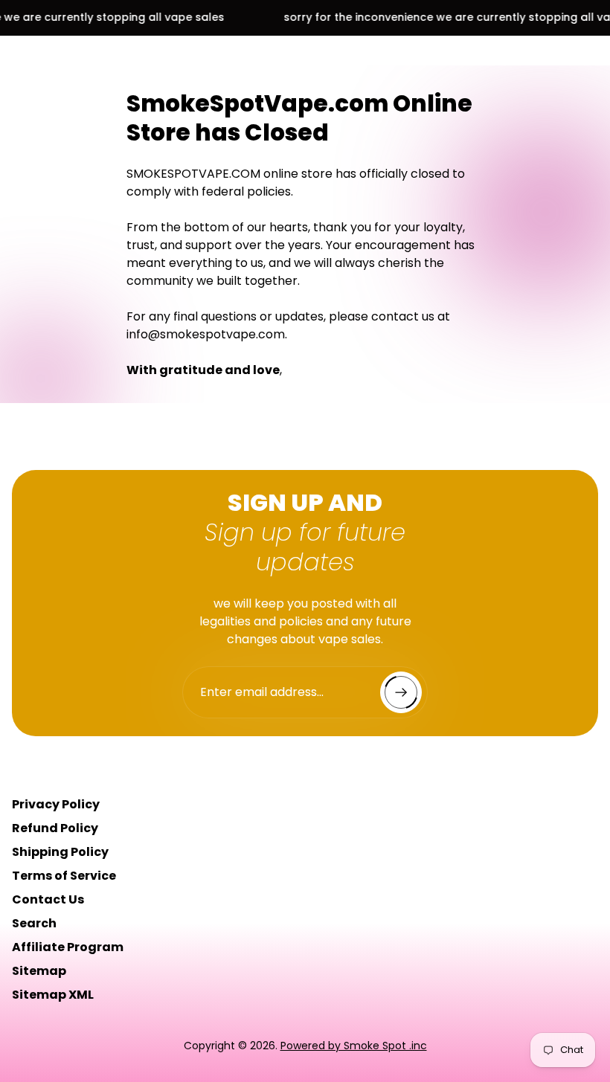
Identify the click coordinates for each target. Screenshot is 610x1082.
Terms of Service (64, 875)
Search (34, 923)
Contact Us (48, 899)
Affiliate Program (67, 947)
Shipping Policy (60, 851)
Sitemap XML (53, 994)
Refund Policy (55, 828)
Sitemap (39, 970)
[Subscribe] (401, 692)
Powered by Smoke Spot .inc (353, 1045)
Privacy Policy (56, 804)
